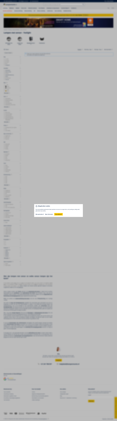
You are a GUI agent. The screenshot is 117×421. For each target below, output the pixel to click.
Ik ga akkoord (58, 214)
